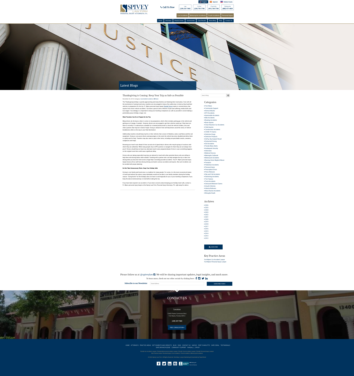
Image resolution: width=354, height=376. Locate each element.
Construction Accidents (212, 129)
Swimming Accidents (212, 177)
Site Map (176, 357)
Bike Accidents (210, 118)
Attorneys (168, 20)
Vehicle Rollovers (210, 188)
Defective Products (211, 137)
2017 (206, 226)
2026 (206, 205)
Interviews (208, 151)
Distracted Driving (211, 141)
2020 (206, 219)
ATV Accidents (209, 113)
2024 (206, 210)
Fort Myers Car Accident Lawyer (214, 260)
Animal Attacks (210, 111)
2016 (206, 229)
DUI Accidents (209, 144)
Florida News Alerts (211, 146)
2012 (206, 238)
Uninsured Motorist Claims (213, 184)
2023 (206, 212)
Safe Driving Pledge (163, 347)
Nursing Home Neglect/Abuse (214, 160)
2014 (206, 233)
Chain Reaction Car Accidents (214, 125)
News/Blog (212, 20)
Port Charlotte (204, 345)
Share (156, 99)
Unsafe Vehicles (210, 186)
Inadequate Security (211, 148)
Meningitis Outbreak (211, 155)
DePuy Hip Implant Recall (213, 139)
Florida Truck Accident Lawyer (187, 351)
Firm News (208, 106)
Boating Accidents (211, 120)
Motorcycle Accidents (198, 15)
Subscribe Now (219, 284)
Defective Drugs (210, 134)
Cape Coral (215, 345)
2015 (206, 231)
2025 (206, 208)
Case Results (202, 20)
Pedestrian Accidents (212, 165)
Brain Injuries (209, 122)
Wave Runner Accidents (212, 191)
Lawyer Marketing (185, 357)
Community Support (211, 108)
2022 (206, 215)
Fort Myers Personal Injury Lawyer (215, 262)
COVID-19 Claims (210, 132)
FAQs (220, 20)
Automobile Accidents (146, 99)
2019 (206, 222)
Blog (174, 345)
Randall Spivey (168, 106)
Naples (194, 345)
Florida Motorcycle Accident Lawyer (167, 351)
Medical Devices (210, 153)
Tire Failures (209, 179)
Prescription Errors (211, 169)
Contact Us (228, 20)
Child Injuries (209, 127)
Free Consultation (177, 327)
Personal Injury (227, 15)
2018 (206, 224)
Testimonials (191, 20)
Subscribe (214, 247)
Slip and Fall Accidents (212, 174)
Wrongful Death (210, 193)
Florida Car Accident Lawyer (148, 351)
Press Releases (210, 172)
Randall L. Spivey (193, 347)
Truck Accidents (214, 15)
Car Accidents (182, 15)
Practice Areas (179, 20)
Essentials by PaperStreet (198, 357)
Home (160, 20)
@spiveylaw (147, 274)
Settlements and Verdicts (162, 345)
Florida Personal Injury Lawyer (205, 351)
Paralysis (208, 162)
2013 (206, 236)
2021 (206, 217)
